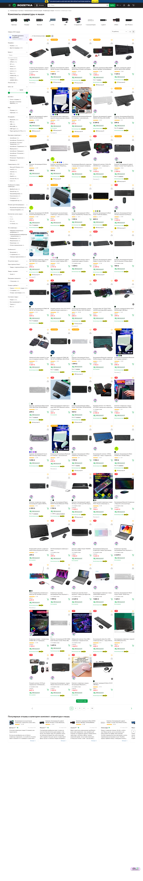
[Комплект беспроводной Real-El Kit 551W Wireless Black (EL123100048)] (124, 100)
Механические (15, 240)
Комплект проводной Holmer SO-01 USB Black (102, 684)
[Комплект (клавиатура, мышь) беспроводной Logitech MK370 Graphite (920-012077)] (39, 486)
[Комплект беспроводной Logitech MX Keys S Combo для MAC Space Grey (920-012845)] (82, 486)
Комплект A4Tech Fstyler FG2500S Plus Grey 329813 (81, 549)
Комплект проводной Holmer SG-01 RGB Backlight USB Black (124, 309)
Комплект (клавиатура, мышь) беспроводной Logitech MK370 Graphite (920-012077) (37, 503)
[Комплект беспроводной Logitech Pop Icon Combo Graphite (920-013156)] (60, 243)
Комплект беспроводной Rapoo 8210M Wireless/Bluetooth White (59, 503)
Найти (112, 5)
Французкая (14, 148)
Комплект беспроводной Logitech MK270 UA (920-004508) (38, 117)
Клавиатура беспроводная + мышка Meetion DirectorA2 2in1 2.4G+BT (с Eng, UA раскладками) (60, 684)
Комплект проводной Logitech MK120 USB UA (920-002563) (122, 68)
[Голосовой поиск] (107, 5)
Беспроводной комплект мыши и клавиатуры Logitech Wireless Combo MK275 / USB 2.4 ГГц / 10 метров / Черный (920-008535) (81, 260)
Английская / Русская (17, 140)
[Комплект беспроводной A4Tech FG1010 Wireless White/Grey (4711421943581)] (60, 148)
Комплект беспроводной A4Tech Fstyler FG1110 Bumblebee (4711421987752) (102, 214)
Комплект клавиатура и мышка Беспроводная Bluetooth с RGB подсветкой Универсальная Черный (124, 406)
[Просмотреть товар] (51, 65)
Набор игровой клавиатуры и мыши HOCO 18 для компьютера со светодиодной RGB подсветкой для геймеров (102, 503)
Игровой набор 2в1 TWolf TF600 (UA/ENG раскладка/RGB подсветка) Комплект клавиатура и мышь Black (103, 309)
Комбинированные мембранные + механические (18, 235)
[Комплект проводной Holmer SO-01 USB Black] (103, 667)
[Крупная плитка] (130, 31)
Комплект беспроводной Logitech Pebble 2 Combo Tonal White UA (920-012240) (117, 722)
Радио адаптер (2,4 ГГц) (18, 131)
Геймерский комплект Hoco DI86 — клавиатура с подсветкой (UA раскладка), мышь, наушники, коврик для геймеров (81, 640)
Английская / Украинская (18, 146)
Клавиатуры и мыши (48, 10)
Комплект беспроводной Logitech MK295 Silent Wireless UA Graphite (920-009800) (81, 68)
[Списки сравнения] (128, 5)
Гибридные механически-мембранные (17, 231)
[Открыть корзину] (133, 5)
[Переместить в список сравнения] (48, 43)
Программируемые (16, 193)
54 (92, 708)
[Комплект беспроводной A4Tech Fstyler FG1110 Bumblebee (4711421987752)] (103, 197)
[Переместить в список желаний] (48, 40)
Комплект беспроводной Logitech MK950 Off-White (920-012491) (102, 117)
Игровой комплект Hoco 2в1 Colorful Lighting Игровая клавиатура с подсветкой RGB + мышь (60, 309)
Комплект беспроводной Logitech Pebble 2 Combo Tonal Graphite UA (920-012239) (123, 165)
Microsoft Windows (17, 167)
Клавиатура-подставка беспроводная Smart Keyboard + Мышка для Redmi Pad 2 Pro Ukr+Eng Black (123, 549)
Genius (13, 68)
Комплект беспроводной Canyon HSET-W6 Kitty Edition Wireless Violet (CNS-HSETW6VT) (38, 454)
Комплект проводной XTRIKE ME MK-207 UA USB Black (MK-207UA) (60, 358)
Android (13, 171)
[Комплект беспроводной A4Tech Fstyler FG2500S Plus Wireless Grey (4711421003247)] (82, 197)
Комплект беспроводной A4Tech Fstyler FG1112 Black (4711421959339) (81, 406)
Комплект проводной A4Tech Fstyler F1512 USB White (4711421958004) (39, 406)
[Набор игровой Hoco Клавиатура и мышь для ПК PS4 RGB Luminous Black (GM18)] (39, 576)
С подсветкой (15, 254)
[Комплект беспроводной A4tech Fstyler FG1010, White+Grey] (124, 576)
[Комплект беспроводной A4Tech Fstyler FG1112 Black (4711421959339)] (82, 389)
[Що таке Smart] (52, 36)
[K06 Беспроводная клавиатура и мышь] (60, 532)
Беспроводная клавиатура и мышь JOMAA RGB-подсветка (102, 593)
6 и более (14, 223)
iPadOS (13, 176)
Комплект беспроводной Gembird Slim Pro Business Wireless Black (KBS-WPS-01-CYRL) (123, 260)
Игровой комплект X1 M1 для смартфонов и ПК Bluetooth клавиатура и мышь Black (37, 684)
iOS (12, 174)
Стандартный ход (16, 200)
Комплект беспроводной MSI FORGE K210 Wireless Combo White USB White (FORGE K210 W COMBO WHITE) (60, 640)
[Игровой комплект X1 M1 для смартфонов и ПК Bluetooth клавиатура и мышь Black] (39, 667)
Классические (15, 196)
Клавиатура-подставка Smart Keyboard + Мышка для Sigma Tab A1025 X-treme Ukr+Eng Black (81, 593)
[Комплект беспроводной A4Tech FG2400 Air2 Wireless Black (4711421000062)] (124, 438)
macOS (13, 169)
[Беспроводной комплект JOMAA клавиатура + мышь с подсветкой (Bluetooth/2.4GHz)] (103, 438)
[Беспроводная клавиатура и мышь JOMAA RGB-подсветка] (103, 576)
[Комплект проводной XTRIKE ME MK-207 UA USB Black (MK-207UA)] (60, 341)
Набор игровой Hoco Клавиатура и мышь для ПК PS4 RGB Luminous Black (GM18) (38, 593)
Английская (14, 138)
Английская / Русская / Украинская (16, 143)
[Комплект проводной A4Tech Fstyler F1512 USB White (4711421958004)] (39, 389)
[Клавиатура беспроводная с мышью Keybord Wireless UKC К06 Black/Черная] (82, 292)
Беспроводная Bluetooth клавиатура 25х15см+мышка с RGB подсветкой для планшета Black (103, 358)
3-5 (12, 221)
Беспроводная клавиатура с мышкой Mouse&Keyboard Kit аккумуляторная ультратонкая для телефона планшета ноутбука (124, 640)
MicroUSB (13, 126)
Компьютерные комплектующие (33, 10)
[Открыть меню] (9, 5)
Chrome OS (14, 178)
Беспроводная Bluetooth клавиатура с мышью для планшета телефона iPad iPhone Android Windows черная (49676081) (82, 165)
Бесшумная (14, 252)
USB (12, 124)
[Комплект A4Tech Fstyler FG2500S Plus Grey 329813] (82, 532)
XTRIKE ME (14, 75)
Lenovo (13, 71)
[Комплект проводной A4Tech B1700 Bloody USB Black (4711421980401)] (103, 51)
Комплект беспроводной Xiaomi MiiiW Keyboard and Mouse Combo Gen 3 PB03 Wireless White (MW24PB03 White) (81, 358)
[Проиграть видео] (48, 160)
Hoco (12, 73)
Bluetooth (14, 119)
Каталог (41, 5)
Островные (14, 198)
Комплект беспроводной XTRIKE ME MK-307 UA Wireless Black (39, 309)
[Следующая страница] (131, 708)
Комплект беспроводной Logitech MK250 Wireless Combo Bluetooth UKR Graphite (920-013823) (60, 68)
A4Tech (13, 62)
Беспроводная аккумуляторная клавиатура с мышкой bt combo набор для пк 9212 (59, 214)
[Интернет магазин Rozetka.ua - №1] (22, 5)
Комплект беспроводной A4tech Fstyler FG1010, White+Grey (123, 593)
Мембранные (15, 238)
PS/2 (12, 122)
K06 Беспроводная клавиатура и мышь (59, 549)
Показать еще (11, 82)
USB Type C (14, 128)
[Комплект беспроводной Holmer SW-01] (39, 148)
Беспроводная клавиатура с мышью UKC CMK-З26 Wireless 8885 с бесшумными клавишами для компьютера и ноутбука (38, 260)
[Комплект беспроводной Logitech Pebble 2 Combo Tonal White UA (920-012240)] (103, 722)
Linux (12, 180)
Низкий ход (14, 191)
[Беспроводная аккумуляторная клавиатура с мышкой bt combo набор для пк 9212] (60, 197)
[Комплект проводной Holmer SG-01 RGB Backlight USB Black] (124, 292)
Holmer (13, 78)
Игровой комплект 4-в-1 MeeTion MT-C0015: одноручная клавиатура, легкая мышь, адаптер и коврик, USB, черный (102, 406)
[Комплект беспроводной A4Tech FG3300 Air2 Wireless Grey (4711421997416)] (82, 438)
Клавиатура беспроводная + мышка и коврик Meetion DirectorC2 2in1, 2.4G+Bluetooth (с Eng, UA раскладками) (38, 68)
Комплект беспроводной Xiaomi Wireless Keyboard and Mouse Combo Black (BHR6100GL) (123, 214)
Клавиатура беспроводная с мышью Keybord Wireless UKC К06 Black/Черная (81, 309)
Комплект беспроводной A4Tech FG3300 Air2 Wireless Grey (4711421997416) (80, 454)
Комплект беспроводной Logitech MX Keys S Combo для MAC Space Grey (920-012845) (81, 503)
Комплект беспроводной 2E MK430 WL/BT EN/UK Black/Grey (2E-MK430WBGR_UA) (39, 214)
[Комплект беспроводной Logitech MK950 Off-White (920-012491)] (103, 100)
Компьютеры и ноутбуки (17, 10)
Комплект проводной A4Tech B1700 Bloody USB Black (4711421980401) (102, 68)
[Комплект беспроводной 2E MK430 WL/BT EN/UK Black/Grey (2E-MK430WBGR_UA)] (39, 197)
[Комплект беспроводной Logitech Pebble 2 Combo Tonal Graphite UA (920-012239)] (124, 148)
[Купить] (48, 74)
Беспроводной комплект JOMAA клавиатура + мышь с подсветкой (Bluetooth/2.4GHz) (102, 454)
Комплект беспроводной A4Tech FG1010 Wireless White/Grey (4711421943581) (59, 165)
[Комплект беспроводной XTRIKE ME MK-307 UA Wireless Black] (39, 292)
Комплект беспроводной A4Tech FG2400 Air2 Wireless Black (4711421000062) (123, 454)
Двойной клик (15, 189)
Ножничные (14, 243)
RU (118, 5)
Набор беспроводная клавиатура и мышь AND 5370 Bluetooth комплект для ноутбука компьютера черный (60, 406)
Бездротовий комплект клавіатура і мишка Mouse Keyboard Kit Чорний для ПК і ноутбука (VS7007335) (38, 549)
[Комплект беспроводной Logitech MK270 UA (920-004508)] (39, 100)
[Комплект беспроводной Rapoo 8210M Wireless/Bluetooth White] (60, 486)
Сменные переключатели (18, 256)
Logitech (13, 59)
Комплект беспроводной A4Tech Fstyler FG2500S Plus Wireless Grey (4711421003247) (81, 214)
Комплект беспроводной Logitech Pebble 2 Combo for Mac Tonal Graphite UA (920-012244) (102, 260)
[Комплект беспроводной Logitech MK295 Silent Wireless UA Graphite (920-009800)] (82, 51)
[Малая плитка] (133, 31)
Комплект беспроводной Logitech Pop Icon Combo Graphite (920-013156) (60, 260)
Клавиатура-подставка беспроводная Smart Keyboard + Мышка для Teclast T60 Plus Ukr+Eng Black (60, 593)
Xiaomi (13, 66)
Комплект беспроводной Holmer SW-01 (38, 165)
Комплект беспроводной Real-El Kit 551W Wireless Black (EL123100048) (124, 117)
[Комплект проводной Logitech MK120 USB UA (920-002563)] (124, 51)
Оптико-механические (17, 245)
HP (12, 64)
